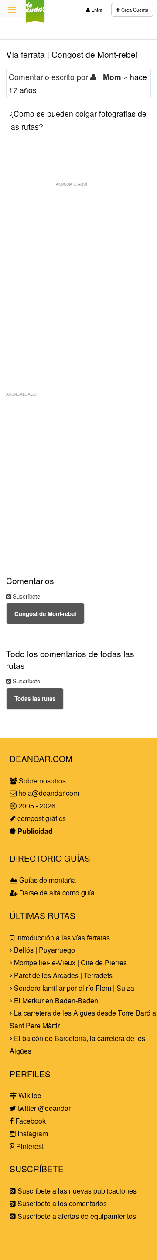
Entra (96, 9)
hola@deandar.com (48, 793)
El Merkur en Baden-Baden (55, 1000)
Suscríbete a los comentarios (61, 1203)
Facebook (30, 1121)
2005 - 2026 (36, 806)
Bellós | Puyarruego (43, 950)
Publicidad (34, 831)
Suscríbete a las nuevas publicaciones (76, 1191)
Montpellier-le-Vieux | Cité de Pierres (69, 962)
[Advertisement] (78, 269)
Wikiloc (29, 1095)
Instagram (32, 1133)
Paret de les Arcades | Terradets (62, 975)
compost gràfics (41, 818)
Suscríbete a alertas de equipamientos (76, 1216)
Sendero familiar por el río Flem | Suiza (73, 988)
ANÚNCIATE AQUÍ (71, 184)
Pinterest (29, 1146)
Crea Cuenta (134, 9)
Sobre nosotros (41, 781)
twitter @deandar (43, 1108)
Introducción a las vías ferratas (62, 938)
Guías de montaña (46, 880)
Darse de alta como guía (56, 893)
